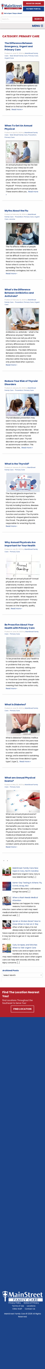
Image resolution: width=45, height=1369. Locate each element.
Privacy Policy (14, 1303)
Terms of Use (18, 1306)
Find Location (22, 1009)
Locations (31, 1306)
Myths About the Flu (16, 210)
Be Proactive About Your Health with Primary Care (20, 626)
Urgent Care (9, 58)
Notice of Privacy (31, 1303)
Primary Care (33, 56)
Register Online (33, 3)
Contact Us (30, 1308)
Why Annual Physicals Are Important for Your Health (20, 544)
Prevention (32, 135)
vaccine (12, 219)
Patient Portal (33, 9)
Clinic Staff (17, 1308)
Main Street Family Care (19, 56)
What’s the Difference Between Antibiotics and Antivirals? (19, 293)
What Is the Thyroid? (17, 463)
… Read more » (16, 109)
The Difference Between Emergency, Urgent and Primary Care (19, 46)
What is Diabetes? (15, 704)
